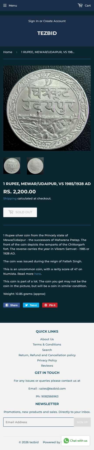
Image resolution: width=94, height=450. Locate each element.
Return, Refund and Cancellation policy (47, 355)
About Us (47, 339)
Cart (87, 5)
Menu (13, 5)
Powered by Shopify (57, 442)
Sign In (33, 21)
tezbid (47, 33)
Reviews (47, 365)
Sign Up (82, 422)
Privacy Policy (47, 360)
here (37, 273)
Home (7, 52)
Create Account (54, 21)
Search (47, 350)
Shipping (10, 198)
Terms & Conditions (47, 344)
